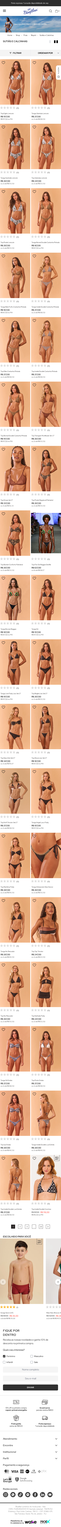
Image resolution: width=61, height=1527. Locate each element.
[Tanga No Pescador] (15, 920)
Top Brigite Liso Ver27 (39, 693)
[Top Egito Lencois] (15, 82)
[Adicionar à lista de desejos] (3, 62)
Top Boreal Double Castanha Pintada (14, 436)
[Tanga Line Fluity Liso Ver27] (15, 662)
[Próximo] (58, 1282)
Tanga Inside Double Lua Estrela (43, 1145)
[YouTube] (50, 1494)
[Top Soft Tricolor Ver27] (15, 791)
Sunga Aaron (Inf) (7, 1313)
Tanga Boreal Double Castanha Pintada (46, 242)
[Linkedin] (42, 1494)
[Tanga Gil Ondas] (15, 1049)
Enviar (30, 1387)
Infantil (10, 1362)
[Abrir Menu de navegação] (4, 11)
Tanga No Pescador (8, 951)
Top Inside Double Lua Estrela (11, 1209)
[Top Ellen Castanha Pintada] (15, 340)
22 (41, 1227)
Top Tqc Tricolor (37, 951)
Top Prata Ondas (38, 1080)
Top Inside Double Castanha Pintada (44, 371)
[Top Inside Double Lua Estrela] (15, 1177)
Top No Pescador (7, 1016)
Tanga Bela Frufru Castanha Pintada (13, 307)
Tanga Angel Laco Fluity (40, 822)
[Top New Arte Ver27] (15, 726)
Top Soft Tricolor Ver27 (9, 822)
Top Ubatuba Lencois (39, 178)
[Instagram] (5, 1494)
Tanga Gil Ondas (6, 1080)
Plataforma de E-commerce (17, 1522)
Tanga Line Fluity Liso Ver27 (11, 693)
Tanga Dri (35, 629)
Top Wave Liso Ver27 (39, 758)
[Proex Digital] (45, 1521)
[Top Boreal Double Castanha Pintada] (15, 404)
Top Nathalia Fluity (38, 1016)
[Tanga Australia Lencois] (15, 146)
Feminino (11, 1356)
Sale (36, 1362)
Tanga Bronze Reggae (8, 629)
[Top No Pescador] (15, 984)
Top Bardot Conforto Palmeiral (12, 565)
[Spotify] (27, 1494)
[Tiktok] (20, 1494)
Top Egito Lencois (7, 113)
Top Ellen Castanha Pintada (10, 371)
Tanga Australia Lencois (9, 178)
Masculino (38, 1356)
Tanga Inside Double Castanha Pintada (45, 307)
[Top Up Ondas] (15, 1113)
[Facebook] (35, 1494)
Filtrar (17, 53)
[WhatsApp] (13, 1494)
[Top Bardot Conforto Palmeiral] (15, 533)
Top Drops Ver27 (7, 500)
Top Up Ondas (6, 1145)
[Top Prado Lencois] (15, 211)
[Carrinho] (56, 11)
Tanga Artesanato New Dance (42, 887)
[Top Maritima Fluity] (15, 855)
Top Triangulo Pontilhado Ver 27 (43, 436)
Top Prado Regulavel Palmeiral (42, 500)
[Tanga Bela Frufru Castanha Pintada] (15, 275)
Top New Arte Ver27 (8, 758)
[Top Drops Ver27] (15, 468)
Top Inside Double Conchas (41, 1209)
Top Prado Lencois (7, 242)
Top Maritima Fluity (7, 887)
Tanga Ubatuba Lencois (40, 113)
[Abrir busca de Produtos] (50, 11)
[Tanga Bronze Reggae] (15, 597)
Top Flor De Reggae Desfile (41, 565)
